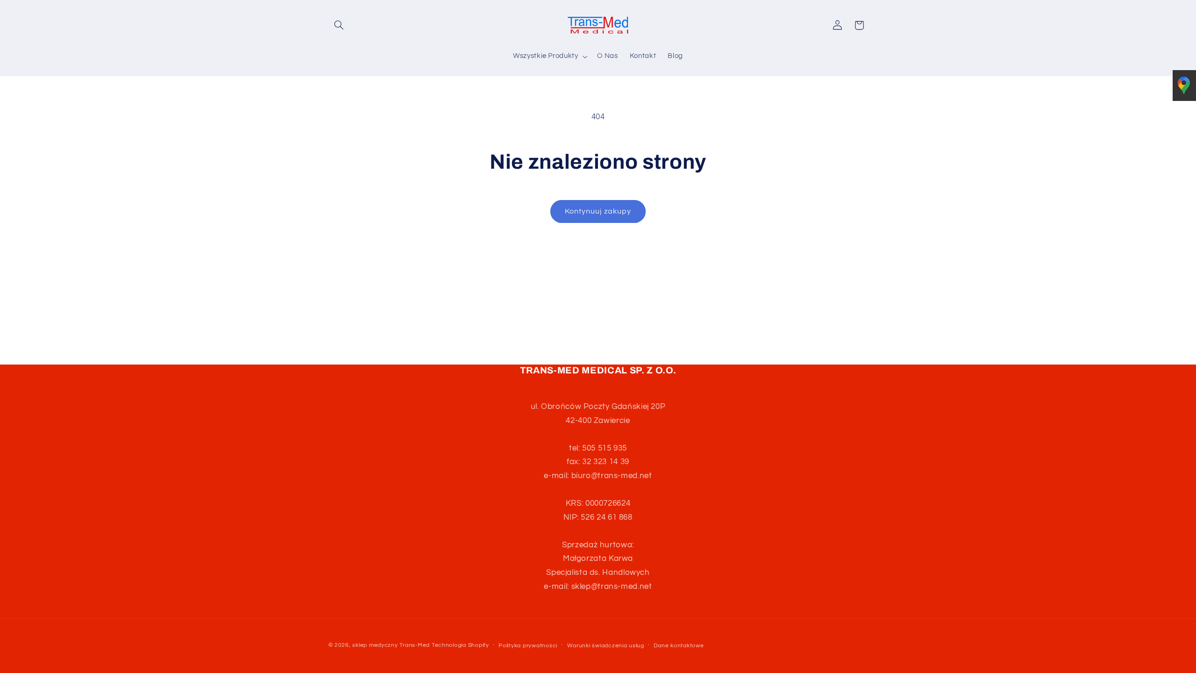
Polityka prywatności (527, 645)
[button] (339, 25)
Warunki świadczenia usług (605, 645)
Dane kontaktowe (679, 645)
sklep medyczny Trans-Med (391, 645)
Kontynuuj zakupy (598, 211)
